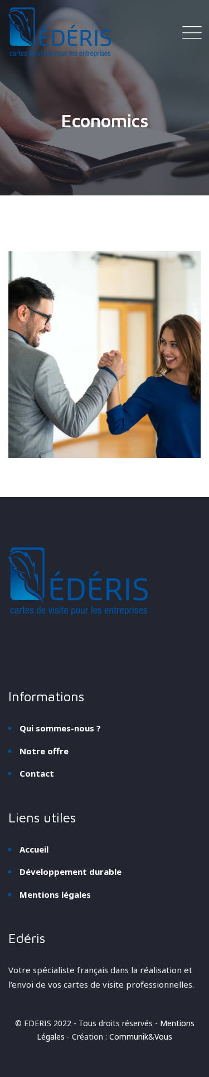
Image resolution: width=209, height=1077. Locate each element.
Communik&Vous (140, 1036)
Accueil (34, 849)
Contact (37, 773)
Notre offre (44, 751)
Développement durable (70, 871)
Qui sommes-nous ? (60, 728)
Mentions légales (55, 894)
